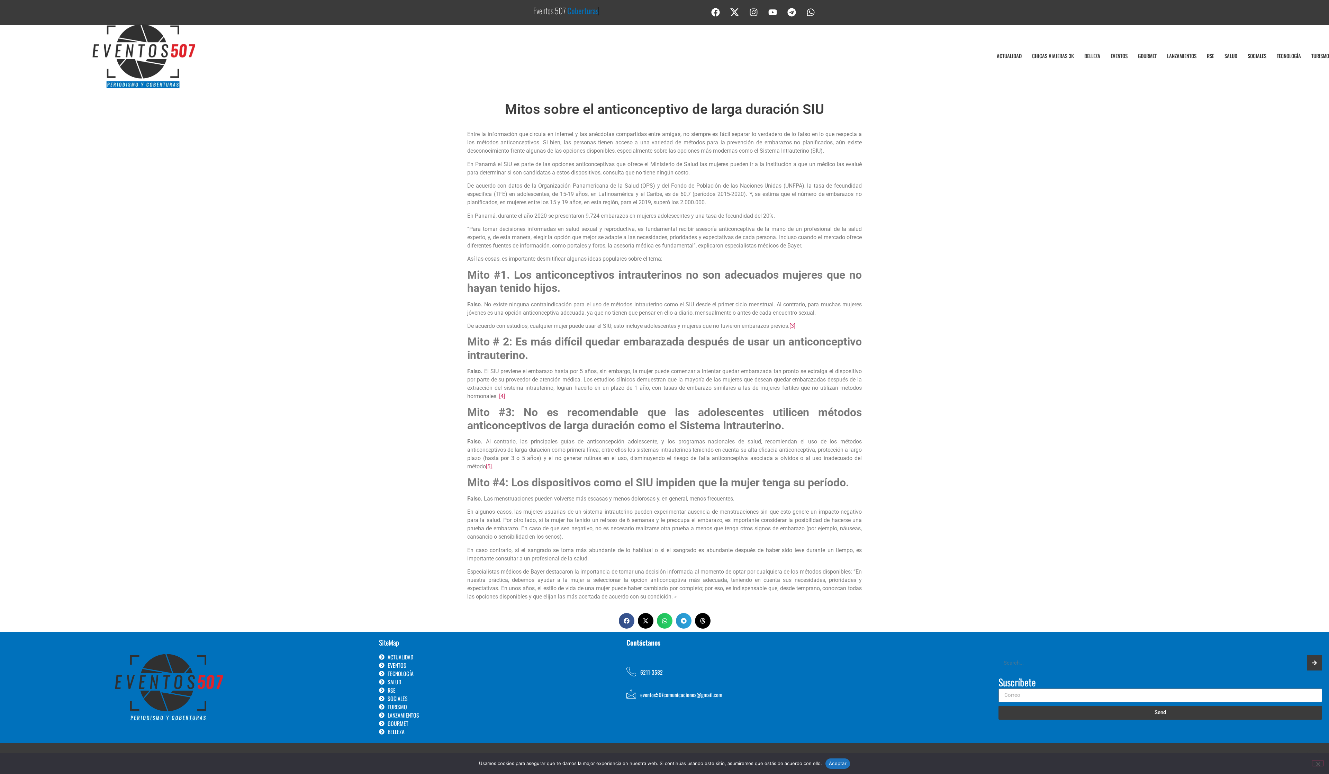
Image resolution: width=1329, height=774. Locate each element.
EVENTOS (1119, 56)
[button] (626, 621)
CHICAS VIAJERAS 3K (1053, 56)
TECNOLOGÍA (1289, 56)
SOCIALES (1257, 56)
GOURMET (1147, 56)
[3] (792, 326)
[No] (1318, 763)
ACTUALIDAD (1009, 56)
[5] (489, 466)
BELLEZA (1092, 56)
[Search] (1314, 662)
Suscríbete (1017, 682)
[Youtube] (772, 12)
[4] (502, 396)
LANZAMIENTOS (1181, 56)
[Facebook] (715, 12)
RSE (1210, 56)
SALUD (1230, 56)
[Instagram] (753, 12)
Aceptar (838, 763)
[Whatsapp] (811, 12)
